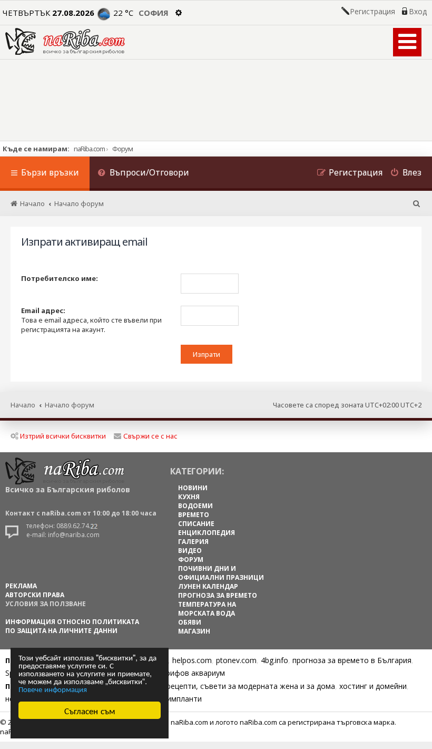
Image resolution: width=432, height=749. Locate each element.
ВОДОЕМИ (195, 505)
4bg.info (274, 660)
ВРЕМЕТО (193, 514)
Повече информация (52, 689)
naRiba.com (89, 148)
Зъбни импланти (172, 699)
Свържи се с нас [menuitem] (150, 436)
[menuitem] (143, 174)
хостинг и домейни (373, 686)
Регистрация (372, 11)
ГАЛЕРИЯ (193, 541)
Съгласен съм (89, 710)
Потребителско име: (59, 278)
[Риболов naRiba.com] (65, 41)
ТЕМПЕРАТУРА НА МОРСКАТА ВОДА (207, 609)
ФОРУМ (190, 559)
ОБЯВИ (189, 622)
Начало (23, 405)
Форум (122, 148)
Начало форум (69, 405)
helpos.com (192, 660)
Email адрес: (43, 310)
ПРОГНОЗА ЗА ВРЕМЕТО (217, 595)
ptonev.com (236, 660)
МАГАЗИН (194, 631)
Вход (418, 11)
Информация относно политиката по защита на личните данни (72, 626)
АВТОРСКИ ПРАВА (34, 594)
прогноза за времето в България (351, 660)
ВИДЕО (190, 550)
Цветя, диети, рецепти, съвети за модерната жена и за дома (224, 686)
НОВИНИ (193, 487)
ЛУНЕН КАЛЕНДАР (208, 586)
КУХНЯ (189, 496)
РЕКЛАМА (21, 585)
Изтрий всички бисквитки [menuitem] (63, 436)
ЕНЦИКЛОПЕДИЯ (206, 532)
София (154, 12)
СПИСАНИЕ (196, 523)
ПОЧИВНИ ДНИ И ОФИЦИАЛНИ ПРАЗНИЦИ (221, 573)
